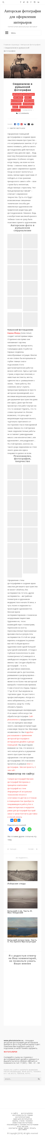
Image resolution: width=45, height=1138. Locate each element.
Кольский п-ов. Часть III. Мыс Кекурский (20, 912)
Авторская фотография (30, 45)
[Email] (29, 124)
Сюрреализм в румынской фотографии (22, 87)
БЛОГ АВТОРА (22, 1126)
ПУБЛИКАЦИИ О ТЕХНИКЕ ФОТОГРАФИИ (22, 1125)
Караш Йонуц (14, 333)
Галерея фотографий (17, 779)
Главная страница (11, 45)
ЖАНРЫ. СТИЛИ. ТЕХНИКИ (22, 1121)
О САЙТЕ (14, 1113)
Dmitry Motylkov (17, 128)
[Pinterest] (22, 124)
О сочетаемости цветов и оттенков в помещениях (22, 798)
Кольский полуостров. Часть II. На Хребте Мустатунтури (22, 941)
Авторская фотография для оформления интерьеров (22, 17)
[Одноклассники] (15, 820)
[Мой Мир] (18, 820)
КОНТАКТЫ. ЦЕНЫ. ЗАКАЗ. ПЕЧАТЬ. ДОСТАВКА (22, 1128)
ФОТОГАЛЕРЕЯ (27, 1113)
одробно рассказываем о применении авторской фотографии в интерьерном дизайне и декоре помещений (21, 738)
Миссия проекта (27, 767)
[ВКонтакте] (11, 820)
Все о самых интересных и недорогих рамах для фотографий (21, 807)
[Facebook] (15, 124)
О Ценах (16, 813)
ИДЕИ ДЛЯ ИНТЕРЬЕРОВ (22, 1119)
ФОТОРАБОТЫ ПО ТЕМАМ (22, 1115)
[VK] (25, 124)
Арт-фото (18, 97)
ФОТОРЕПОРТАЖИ (22, 1117)
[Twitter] (18, 124)
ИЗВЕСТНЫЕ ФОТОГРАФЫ (22, 1123)
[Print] (32, 124)
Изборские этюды (17, 884)
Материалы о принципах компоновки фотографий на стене (19, 785)
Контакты (24, 813)
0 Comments (24, 113)
